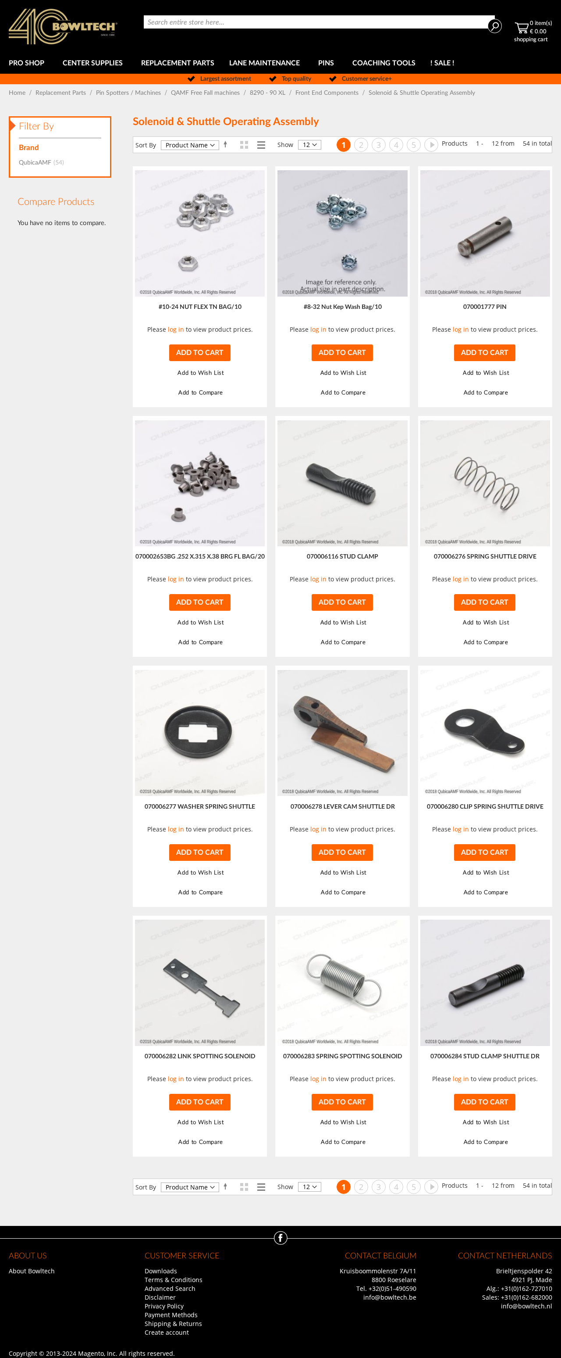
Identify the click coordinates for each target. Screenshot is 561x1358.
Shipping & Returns (173, 1323)
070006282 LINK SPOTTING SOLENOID (200, 1056)
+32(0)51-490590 (392, 1288)
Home (18, 93)
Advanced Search (170, 1288)
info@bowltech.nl (526, 1306)
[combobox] (319, 22)
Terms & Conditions (173, 1280)
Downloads (161, 1271)
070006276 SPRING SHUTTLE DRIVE (485, 557)
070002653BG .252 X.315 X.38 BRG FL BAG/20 (200, 557)
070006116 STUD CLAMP (342, 557)
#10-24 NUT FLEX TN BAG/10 (200, 307)
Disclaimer (160, 1297)
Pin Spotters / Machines (129, 93)
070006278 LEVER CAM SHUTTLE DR (343, 807)
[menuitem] (28, 63)
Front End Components (327, 93)
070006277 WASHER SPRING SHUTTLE (200, 807)
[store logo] (63, 26)
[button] (200, 373)
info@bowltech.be (389, 1297)
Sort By (145, 145)
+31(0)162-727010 (526, 1288)
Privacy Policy (164, 1306)
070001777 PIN (485, 307)
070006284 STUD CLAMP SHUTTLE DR (485, 1056)
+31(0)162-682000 (526, 1297)
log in (176, 329)
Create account (167, 1332)
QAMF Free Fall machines (206, 93)
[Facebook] (281, 1242)
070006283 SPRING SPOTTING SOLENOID (342, 1056)
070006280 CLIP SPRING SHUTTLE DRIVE (485, 807)
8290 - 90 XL (268, 93)
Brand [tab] (29, 147)
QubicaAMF (44, 163)
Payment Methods (171, 1315)
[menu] (280, 63)
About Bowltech (32, 1271)
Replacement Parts (62, 93)
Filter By (36, 126)
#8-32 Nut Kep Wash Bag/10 (343, 307)
